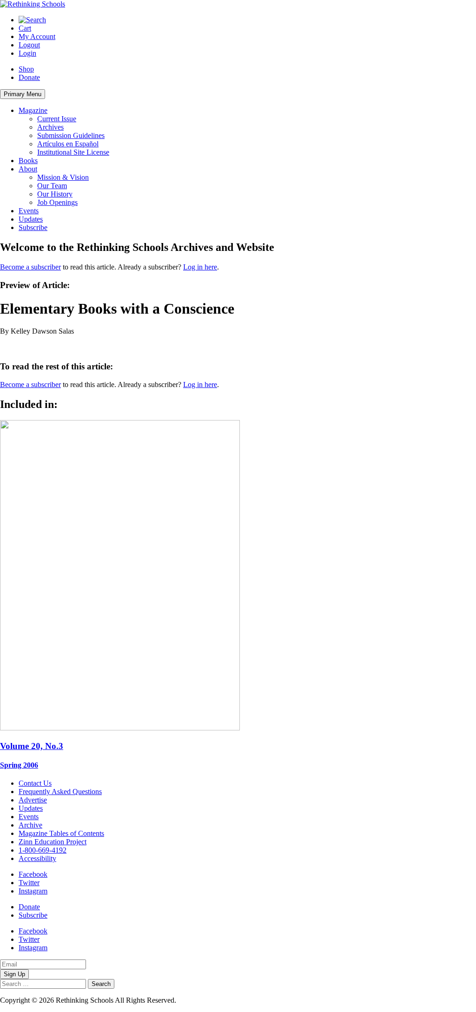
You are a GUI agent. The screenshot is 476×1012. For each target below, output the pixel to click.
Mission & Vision (63, 177)
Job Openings (57, 202)
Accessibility (37, 858)
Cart (25, 28)
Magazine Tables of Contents (61, 833)
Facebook (33, 874)
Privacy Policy (199, 1000)
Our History (55, 194)
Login (27, 53)
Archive (30, 825)
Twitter (29, 883)
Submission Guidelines (71, 135)
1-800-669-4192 (42, 850)
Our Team (52, 186)
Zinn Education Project (52, 842)
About (28, 169)
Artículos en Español (68, 144)
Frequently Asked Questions (60, 791)
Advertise (33, 800)
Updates (31, 219)
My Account (37, 36)
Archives (50, 127)
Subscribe (33, 227)
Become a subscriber (30, 267)
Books (28, 160)
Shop (26, 69)
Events (29, 211)
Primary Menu (22, 94)
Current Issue (56, 119)
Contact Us (35, 783)
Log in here (200, 267)
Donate (29, 77)
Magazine (33, 110)
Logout (29, 45)
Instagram (33, 891)
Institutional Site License (73, 152)
